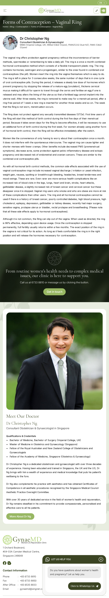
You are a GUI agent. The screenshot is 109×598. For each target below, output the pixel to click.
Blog (12, 27)
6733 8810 (38, 282)
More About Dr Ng (20, 516)
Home (5, 27)
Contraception (22, 27)
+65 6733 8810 (28, 576)
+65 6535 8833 (28, 584)
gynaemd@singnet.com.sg (34, 588)
